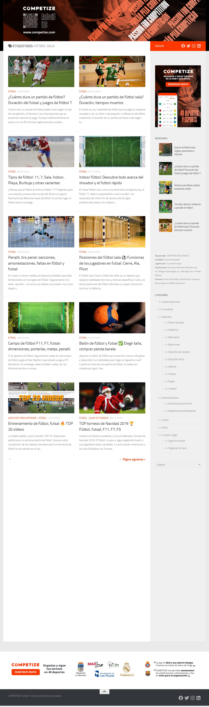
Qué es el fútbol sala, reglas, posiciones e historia (185, 151)
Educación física (176, 359)
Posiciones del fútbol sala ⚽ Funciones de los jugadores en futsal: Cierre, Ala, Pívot (111, 263)
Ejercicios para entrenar (22, 418)
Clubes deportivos (171, 301)
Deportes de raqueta (178, 351)
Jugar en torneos (99, 418)
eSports (172, 366)
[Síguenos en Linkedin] (199, 46)
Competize (167, 309)
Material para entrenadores (182, 410)
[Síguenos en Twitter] (188, 46)
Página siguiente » (134, 459)
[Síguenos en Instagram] (194, 46)
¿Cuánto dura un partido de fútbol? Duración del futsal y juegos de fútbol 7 (187, 170)
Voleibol (172, 388)
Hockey (172, 374)
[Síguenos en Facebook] (183, 46)
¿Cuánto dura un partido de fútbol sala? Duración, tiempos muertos (187, 227)
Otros (165, 427)
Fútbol (12, 91)
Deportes (167, 316)
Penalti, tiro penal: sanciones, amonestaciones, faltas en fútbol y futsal (36, 263)
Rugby (171, 381)
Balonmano (174, 344)
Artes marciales (176, 322)
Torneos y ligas (169, 435)
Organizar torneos (177, 448)
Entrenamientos (170, 397)
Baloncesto (174, 337)
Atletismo (173, 329)
